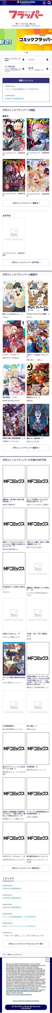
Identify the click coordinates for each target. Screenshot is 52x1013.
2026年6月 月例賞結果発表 (14, 98)
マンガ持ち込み (13, 69)
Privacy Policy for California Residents (26, 1001)
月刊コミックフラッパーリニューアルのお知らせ (19, 926)
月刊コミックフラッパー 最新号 (25, 203)
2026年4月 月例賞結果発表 (12, 898)
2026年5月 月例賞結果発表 (12, 889)
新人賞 (37, 69)
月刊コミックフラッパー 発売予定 (25, 868)
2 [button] (27, 52)
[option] (26, 40)
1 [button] (25, 52)
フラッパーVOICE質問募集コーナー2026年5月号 (19, 917)
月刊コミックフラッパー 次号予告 (25, 262)
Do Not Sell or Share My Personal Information (21, 990)
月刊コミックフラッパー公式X (13, 59)
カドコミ (32, 59)
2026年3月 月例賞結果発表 (12, 907)
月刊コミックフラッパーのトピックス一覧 (25, 944)
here (41, 973)
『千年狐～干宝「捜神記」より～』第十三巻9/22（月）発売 (23, 936)
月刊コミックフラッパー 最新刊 (25, 448)
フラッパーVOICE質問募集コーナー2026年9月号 (21, 89)
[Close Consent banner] (48, 960)
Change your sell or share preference (19, 994)
